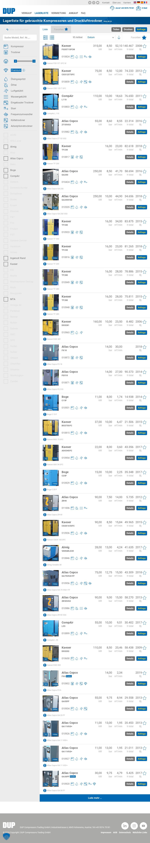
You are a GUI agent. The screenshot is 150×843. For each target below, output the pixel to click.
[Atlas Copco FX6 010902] (51, 678)
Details (130, 56)
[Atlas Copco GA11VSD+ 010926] (51, 729)
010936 (66, 533)
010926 (66, 733)
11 (46, 233)
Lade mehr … (95, 798)
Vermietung (58, 13)
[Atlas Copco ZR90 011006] (51, 503)
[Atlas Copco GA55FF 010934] (51, 703)
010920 (66, 783)
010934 (66, 708)
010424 (66, 182)
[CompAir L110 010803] (51, 102)
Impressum (106, 832)
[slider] (15, 61)
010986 (66, 608)
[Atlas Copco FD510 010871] (51, 378)
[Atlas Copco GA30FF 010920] (51, 779)
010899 (66, 633)
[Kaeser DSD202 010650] (51, 653)
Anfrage (142, 56)
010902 (66, 683)
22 (46, 57)
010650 (66, 658)
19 (46, 82)
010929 (66, 483)
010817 (66, 157)
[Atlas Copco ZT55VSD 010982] (51, 127)
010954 (66, 457)
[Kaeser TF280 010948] (51, 302)
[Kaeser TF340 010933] (51, 227)
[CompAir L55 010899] (51, 628)
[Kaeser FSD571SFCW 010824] (51, 52)
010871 (66, 382)
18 (46, 208)
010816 (66, 257)
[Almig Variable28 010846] (51, 553)
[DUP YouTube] (97, 2)
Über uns (116, 2)
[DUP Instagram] (93, 2)
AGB (115, 832)
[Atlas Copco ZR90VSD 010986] (51, 603)
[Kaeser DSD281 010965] (51, 327)
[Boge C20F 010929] (51, 478)
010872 (66, 357)
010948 (66, 307)
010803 (66, 106)
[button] (6, 836)
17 (46, 132)
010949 (66, 282)
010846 (66, 558)
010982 (66, 132)
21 (46, 509)
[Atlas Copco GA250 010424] (51, 177)
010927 (66, 758)
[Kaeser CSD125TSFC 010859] (51, 77)
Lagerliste (41, 13)
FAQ (83, 13)
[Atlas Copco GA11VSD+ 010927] (51, 754)
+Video (55, 57)
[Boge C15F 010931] (51, 403)
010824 (66, 56)
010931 (66, 407)
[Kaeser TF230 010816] (51, 252)
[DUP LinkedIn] (89, 2)
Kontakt (106, 2)
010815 (66, 432)
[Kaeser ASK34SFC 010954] (51, 453)
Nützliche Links (140, 832)
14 (46, 107)
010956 (66, 583)
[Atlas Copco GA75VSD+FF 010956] (51, 578)
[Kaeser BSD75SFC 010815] (51, 428)
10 (46, 158)
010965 (66, 332)
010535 (66, 207)
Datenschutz (125, 832)
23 (46, 609)
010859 (66, 81)
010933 (66, 232)
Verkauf (27, 13)
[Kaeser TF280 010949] (51, 277)
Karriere (127, 2)
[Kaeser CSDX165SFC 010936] (51, 528)
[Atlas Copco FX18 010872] (51, 352)
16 (46, 183)
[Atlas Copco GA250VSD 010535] (51, 202)
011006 (66, 508)
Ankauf (73, 13)
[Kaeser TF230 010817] (51, 152)
